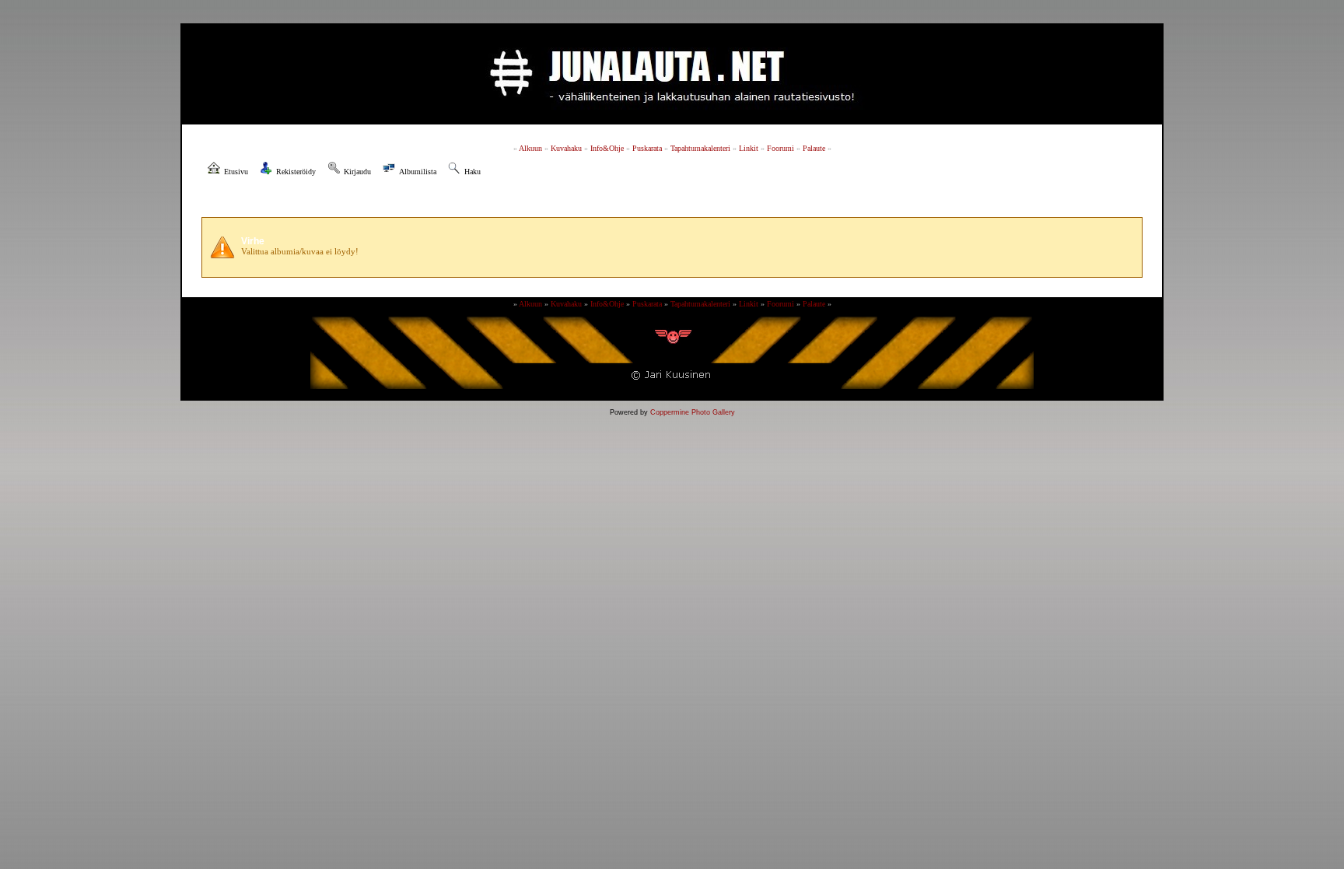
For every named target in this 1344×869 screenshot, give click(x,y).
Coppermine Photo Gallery (692, 412)
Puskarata (647, 148)
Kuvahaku (566, 148)
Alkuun (530, 148)
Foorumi (780, 148)
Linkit (748, 148)
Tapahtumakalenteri (700, 148)
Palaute (814, 148)
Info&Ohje (607, 148)
